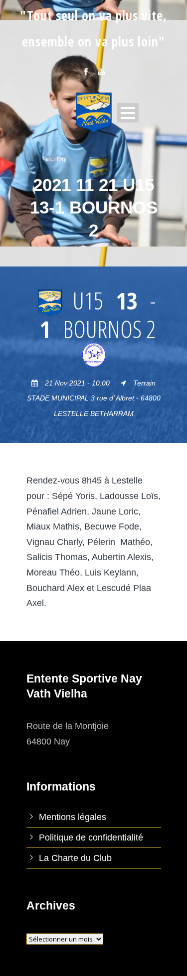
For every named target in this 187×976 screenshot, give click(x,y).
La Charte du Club (75, 858)
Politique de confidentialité (91, 837)
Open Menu (128, 112)
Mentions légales (72, 817)
